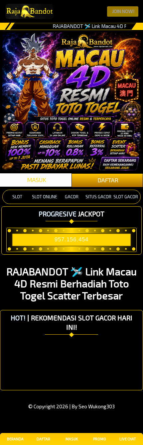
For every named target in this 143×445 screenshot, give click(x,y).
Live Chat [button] (127, 439)
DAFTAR (107, 180)
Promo (99, 439)
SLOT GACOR (125, 196)
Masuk (72, 439)
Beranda (15, 439)
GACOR (71, 196)
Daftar (43, 439)
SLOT (17, 196)
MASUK (36, 179)
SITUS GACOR (98, 196)
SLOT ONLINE (44, 196)
